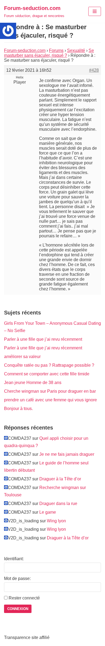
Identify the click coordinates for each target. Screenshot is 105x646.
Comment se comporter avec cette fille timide (46, 374)
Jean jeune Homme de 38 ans (32, 382)
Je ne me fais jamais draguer (66, 454)
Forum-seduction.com (25, 50)
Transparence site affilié (27, 637)
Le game (47, 512)
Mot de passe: (17, 578)
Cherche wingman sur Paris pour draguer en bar (50, 391)
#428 (94, 70)
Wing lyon (56, 521)
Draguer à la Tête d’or (60, 479)
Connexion (17, 609)
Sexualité (76, 50)
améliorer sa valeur (22, 356)
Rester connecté (24, 598)
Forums (56, 50)
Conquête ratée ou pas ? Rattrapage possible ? (49, 365)
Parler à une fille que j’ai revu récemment (43, 339)
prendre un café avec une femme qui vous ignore (50, 400)
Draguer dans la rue (58, 503)
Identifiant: (14, 558)
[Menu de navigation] (94, 11)
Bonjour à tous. (18, 408)
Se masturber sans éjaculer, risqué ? (49, 53)
